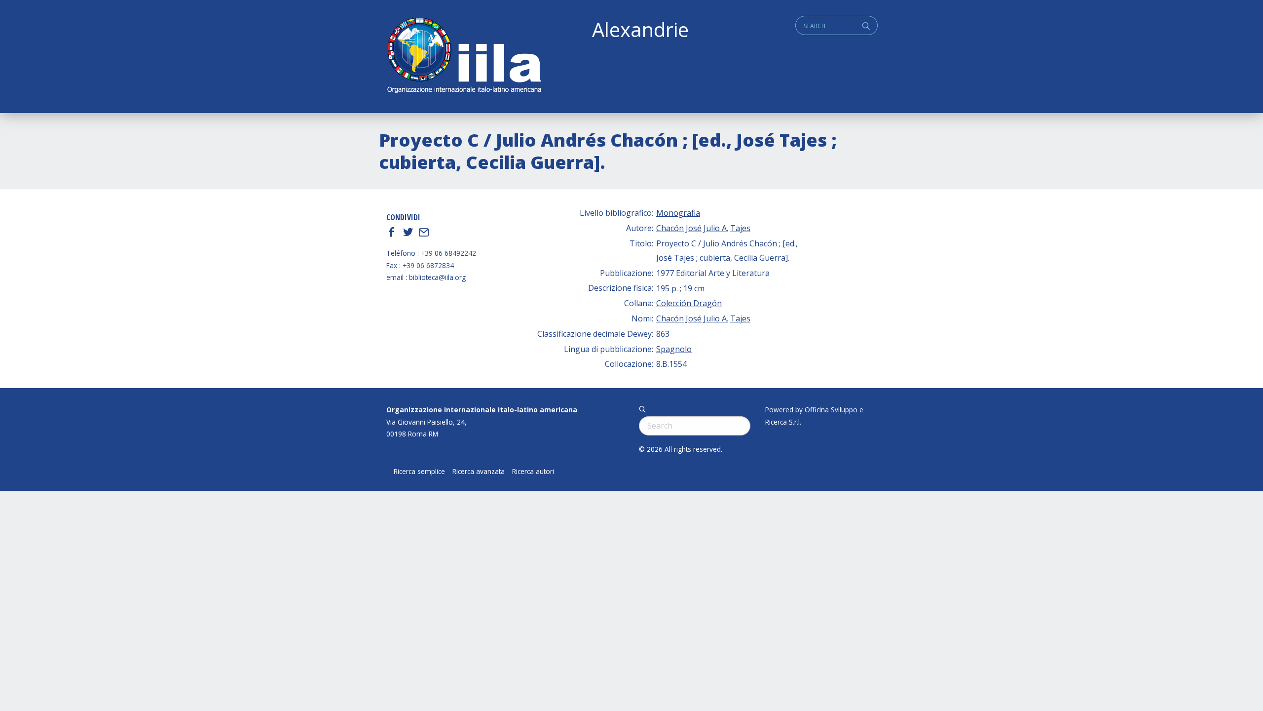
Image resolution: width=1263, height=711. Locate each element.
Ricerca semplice (419, 471)
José (694, 228)
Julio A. (716, 228)
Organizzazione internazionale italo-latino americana (481, 409)
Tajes (740, 228)
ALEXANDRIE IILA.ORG (463, 56)
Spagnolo (674, 349)
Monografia (678, 212)
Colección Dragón (689, 303)
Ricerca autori (533, 471)
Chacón (670, 228)
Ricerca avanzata (478, 471)
